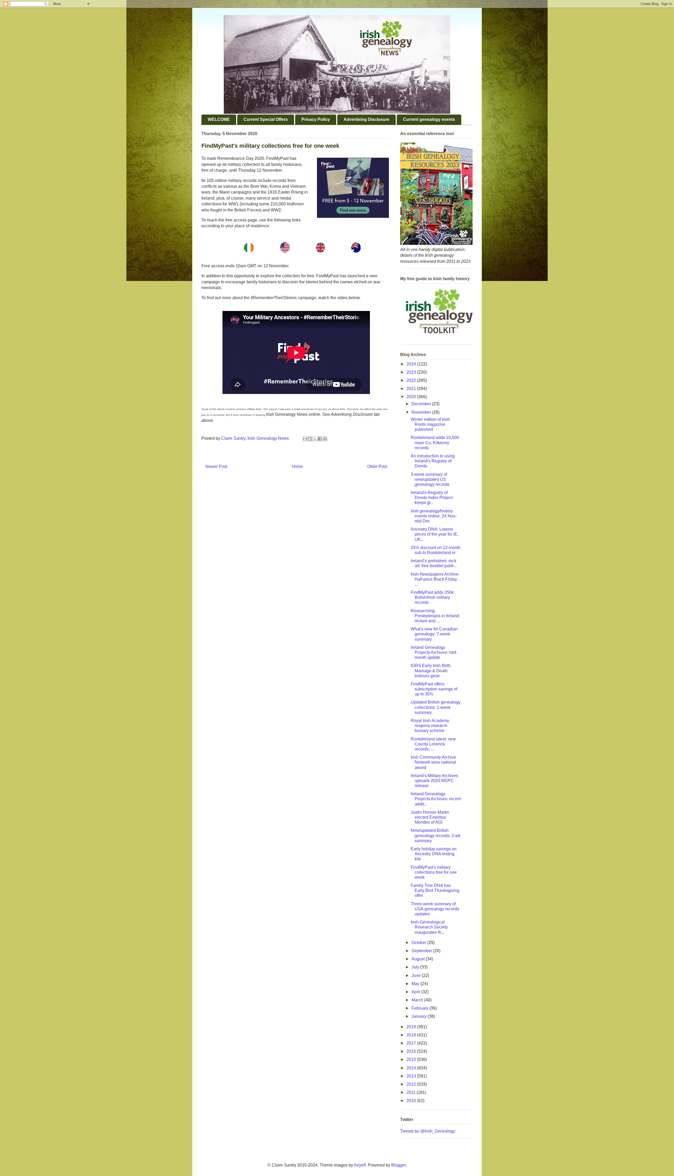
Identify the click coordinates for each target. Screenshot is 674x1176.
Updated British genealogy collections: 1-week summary (435, 707)
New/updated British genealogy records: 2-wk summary (435, 835)
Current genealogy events (429, 119)
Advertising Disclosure (366, 119)
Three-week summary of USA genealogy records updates (435, 909)
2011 (412, 1092)
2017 (412, 1043)
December (422, 404)
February (420, 1008)
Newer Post (216, 466)
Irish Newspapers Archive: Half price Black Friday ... (435, 579)
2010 (412, 1100)
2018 (412, 1035)
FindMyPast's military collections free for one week (434, 872)
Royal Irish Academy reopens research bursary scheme (430, 725)
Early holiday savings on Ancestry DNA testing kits (434, 854)
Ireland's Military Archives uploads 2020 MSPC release (434, 780)
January (420, 1016)
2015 (412, 1059)
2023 (412, 372)
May (416, 983)
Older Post (377, 466)
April (416, 992)
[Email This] (305, 438)
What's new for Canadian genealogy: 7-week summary (434, 634)
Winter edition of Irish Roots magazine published (430, 424)
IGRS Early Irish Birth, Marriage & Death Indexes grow (431, 670)
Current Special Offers (266, 119)
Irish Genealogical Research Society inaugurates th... (429, 927)
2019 (412, 1027)
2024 (412, 364)
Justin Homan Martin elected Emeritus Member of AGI (430, 817)
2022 (412, 380)
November (422, 412)
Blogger (398, 1165)
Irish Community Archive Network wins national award (433, 762)
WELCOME (219, 119)
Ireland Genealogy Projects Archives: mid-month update (434, 652)
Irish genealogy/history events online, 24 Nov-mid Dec (434, 516)
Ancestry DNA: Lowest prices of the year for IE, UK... (434, 534)
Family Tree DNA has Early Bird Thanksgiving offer (435, 890)
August (419, 959)
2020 (412, 396)
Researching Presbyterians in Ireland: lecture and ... (435, 616)
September (422, 950)
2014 (412, 1068)
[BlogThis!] (310, 438)
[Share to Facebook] (320, 438)
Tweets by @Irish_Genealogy (427, 1131)
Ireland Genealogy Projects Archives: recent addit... (436, 799)
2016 (412, 1051)
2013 (412, 1076)
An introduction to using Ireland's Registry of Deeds (433, 461)
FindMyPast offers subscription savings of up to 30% (434, 689)
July (416, 967)
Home (297, 466)
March (418, 1000)
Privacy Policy (315, 119)
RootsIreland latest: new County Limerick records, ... (433, 744)
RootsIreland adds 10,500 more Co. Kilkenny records (435, 442)
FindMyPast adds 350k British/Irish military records (432, 597)
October (419, 942)
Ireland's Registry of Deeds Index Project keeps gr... (432, 497)
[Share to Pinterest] (325, 438)
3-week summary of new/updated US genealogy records (430, 479)
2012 (412, 1084)
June (417, 975)
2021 (412, 388)
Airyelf (360, 1165)
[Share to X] (315, 438)
